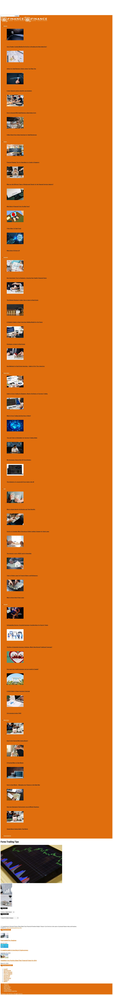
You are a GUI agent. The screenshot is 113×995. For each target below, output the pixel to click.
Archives (3, 912)
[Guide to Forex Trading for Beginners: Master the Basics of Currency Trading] (15, 387)
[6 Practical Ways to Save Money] (15, 756)
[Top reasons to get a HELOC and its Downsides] (15, 546)
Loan (5, 488)
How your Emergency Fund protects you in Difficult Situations (23, 807)
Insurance (5, 604)
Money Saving (6, 720)
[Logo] (12, 21)
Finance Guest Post (7, 835)
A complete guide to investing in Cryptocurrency (14, 950)
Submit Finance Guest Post (10, 991)
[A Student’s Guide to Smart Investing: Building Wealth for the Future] (15, 315)
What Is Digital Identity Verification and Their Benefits (21, 509)
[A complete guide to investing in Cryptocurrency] (4, 947)
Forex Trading (6, 373)
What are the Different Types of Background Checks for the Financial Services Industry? (30, 184)
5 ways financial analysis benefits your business (19, 91)
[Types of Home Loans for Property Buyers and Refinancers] (15, 568)
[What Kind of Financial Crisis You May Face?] (15, 199)
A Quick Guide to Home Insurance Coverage (18, 691)
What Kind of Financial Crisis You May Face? (18, 206)
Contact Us (6, 985)
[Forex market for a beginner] (4, 937)
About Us (6, 984)
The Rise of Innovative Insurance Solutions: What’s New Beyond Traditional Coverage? (29, 647)
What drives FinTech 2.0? (13, 250)
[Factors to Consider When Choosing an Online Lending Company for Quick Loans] (15, 524)
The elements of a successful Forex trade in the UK (20, 482)
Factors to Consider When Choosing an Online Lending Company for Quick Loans (28, 531)
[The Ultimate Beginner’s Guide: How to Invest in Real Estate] (15, 293)
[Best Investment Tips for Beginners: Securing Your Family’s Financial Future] (15, 271)
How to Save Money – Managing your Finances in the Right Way (23, 785)
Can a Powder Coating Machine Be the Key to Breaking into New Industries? (27, 46)
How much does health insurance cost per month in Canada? (23, 669)
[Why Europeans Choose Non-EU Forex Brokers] (15, 453)
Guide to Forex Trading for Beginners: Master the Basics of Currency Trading (27, 393)
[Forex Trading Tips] (31, 882)
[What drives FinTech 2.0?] (15, 243)
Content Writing (7, 989)
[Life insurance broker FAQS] (15, 706)
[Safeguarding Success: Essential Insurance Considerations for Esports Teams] (15, 618)
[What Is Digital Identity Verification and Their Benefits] (15, 502)
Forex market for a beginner (8, 940)
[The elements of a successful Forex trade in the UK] (15, 475)
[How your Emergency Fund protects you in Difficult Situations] (15, 800)
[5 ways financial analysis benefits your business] (15, 84)
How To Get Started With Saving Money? (17, 741)
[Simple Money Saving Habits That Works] (15, 822)
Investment (6, 257)
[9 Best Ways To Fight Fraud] (15, 221)
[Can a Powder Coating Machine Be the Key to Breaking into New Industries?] (15, 39)
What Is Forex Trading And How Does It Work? (19, 416)
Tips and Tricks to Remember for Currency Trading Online (22, 438)
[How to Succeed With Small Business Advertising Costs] (15, 106)
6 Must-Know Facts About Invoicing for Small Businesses (22, 135)
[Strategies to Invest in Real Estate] (15, 337)
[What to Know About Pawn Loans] (15, 590)
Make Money (7, 988)
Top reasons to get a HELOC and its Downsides (19, 553)
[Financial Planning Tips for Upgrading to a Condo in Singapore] (15, 155)
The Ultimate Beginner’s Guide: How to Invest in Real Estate (22, 300)
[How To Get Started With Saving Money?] (15, 734)
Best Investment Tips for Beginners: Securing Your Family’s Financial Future (27, 278)
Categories (3, 918)
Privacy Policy (7, 987)
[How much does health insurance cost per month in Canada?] (15, 662)
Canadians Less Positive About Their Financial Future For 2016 (19, 960)
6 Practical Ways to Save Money (15, 763)
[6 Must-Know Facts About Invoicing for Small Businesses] (15, 128)
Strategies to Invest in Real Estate (16, 344)
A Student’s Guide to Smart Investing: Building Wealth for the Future (25, 322)
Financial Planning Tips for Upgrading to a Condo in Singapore (23, 162)
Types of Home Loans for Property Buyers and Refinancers (22, 575)
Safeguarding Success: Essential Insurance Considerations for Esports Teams (27, 625)
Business (5, 26)
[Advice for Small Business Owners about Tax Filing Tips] (15, 62)
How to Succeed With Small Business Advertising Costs (21, 113)
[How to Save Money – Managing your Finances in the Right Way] (15, 778)
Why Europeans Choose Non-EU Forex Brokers (19, 460)
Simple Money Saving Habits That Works (17, 829)
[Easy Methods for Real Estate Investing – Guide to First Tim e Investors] (15, 359)
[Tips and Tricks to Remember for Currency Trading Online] (15, 431)
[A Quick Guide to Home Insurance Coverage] (15, 684)
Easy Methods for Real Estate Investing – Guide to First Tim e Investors (26, 366)
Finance (5, 141)
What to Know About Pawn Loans (15, 597)
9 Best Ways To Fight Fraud (14, 228)
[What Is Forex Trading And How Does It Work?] (15, 409)
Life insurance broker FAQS (14, 713)
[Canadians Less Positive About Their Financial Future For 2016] (4, 957)
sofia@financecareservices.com (14, 927)
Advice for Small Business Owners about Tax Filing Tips (21, 68)
